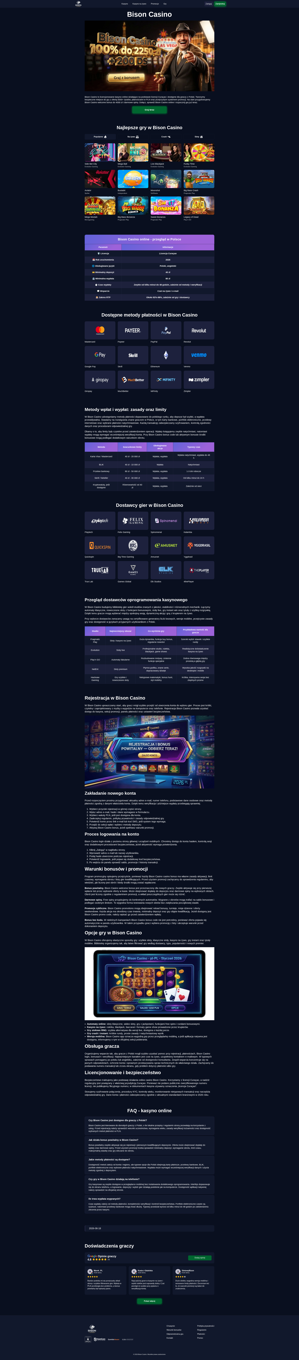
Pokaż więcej (149, 1301)
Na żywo (131, 137)
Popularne (98, 137)
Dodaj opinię (200, 1258)
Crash (164, 137)
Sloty (197, 137)
